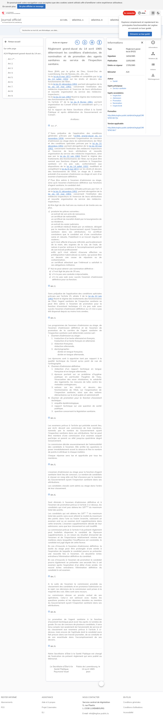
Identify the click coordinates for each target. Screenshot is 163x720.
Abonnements (6, 702)
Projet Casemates (49, 707)
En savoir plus (9, 6)
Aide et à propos (48, 702)
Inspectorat (117, 106)
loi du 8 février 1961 (82, 102)
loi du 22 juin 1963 (62, 97)
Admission (117, 98)
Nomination (117, 103)
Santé (115, 81)
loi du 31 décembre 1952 (65, 84)
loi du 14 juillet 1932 (77, 166)
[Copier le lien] (119, 111)
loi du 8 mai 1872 (62, 76)
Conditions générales (131, 702)
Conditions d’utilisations (132, 707)
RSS (3, 707)
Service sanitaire (119, 88)
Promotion (117, 100)
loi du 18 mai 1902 (59, 86)
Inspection (117, 95)
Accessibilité (128, 712)
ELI (43, 712)
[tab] (153, 44)
